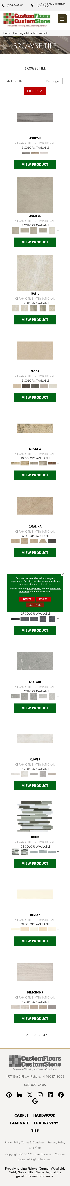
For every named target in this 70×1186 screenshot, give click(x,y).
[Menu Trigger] (62, 18)
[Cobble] (35, 660)
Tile (28, 33)
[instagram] (40, 1095)
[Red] (52, 463)
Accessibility (12, 1142)
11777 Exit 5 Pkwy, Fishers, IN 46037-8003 (51, 5)
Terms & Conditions (34, 1142)
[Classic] (35, 971)
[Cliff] (34, 851)
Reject (43, 599)
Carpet (21, 1115)
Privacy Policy (56, 1142)
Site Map (35, 1147)
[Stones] (43, 696)
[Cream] (34, 1006)
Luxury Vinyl (47, 1123)
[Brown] (26, 385)
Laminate (19, 1123)
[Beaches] (35, 893)
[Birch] (35, 152)
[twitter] (29, 1095)
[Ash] (35, 117)
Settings (35, 605)
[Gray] (34, 463)
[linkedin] (50, 1095)
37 (34, 1035)
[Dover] (35, 194)
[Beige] (35, 350)
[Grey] (34, 773)
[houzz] (19, 1095)
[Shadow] (52, 1006)
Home (7, 33)
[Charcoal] (15, 618)
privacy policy (34, 588)
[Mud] (34, 307)
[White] (53, 385)
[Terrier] (52, 230)
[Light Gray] (44, 385)
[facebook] (61, 1095)
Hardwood (44, 1115)
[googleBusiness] (35, 1101)
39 (45, 1035)
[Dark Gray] (35, 385)
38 (40, 1035)
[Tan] (52, 773)
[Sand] (52, 307)
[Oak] (44, 152)
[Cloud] (35, 272)
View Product (35, 164)
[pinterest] (9, 1095)
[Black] (52, 540)
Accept (26, 599)
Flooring (18, 33)
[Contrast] (35, 816)
